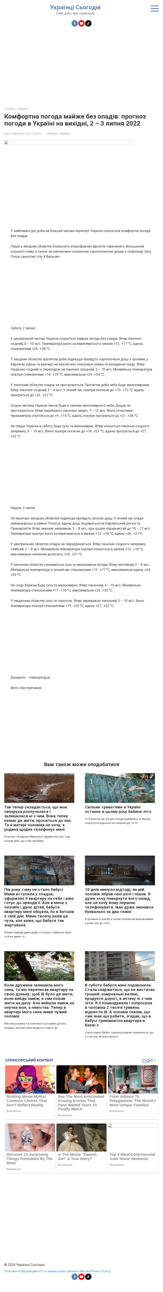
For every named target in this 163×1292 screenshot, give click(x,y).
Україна (65, 133)
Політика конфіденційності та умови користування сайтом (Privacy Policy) (57, 1271)
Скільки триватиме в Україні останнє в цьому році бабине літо (118, 809)
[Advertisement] (81, 64)
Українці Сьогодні (75, 7)
